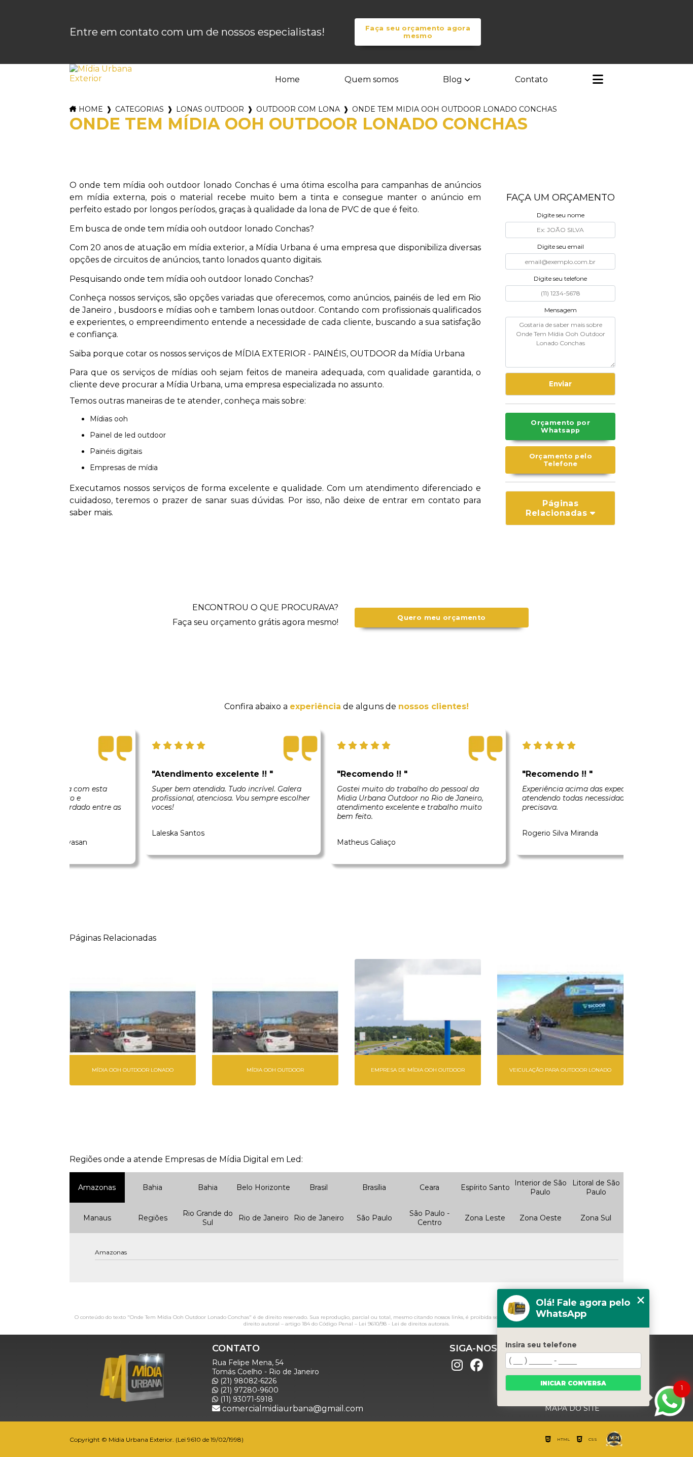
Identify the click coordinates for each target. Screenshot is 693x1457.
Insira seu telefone (541, 1345)
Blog (452, 79)
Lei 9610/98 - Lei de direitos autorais (403, 1323)
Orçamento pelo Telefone (560, 460)
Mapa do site (572, 1408)
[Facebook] (476, 1365)
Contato (531, 79)
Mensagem (560, 310)
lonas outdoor (210, 109)
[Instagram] (457, 1365)
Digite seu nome (560, 215)
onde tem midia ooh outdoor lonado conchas (454, 109)
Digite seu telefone (560, 278)
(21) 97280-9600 (248, 1390)
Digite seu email (560, 246)
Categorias (139, 109)
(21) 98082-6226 (247, 1380)
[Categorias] (597, 80)
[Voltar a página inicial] (102, 73)
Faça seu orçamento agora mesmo (417, 32)
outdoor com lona (298, 109)
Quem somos (371, 79)
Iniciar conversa (573, 1383)
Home (287, 79)
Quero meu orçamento (441, 617)
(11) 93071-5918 (245, 1399)
